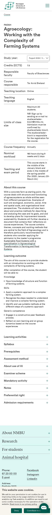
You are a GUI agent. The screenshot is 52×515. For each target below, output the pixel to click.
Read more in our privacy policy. (23, 504)
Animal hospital (15, 458)
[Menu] (47, 5)
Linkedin (32, 479)
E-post (6, 477)
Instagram (33, 474)
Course (7, 15)
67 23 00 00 (9, 473)
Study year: (11, 58)
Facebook (33, 470)
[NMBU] (26, 6)
